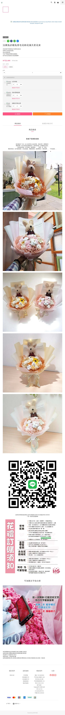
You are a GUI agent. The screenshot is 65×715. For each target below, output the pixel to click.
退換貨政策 (25, 681)
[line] (8, 41)
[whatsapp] (14, 41)
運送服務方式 (25, 677)
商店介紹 (12, 675)
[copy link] (17, 41)
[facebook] (11, 41)
